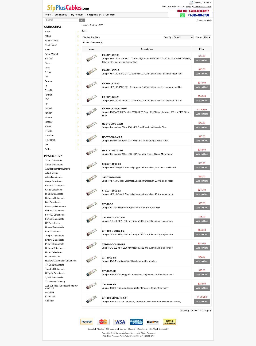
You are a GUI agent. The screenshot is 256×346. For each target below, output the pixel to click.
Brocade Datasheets (55, 185)
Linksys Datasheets (54, 240)
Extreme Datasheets (54, 210)
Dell (46, 76)
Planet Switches (52, 256)
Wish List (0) (61, 15)
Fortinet (48, 95)
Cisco (47, 67)
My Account (77, 15)
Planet (48, 126)
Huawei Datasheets (54, 227)
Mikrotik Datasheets (54, 244)
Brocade (49, 58)
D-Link (48, 72)
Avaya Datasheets (54, 181)
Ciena (47, 63)
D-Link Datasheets (54, 194)
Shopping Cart (94, 15)
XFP (101, 25)
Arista (47, 49)
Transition (49, 135)
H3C (47, 99)
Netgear (48, 122)
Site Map (49, 301)
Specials (91, 329)
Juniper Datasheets (54, 235)
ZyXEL (48, 149)
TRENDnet (50, 140)
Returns (131, 329)
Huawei (48, 108)
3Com (47, 31)
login (188, 6)
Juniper (48, 113)
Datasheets (142, 329)
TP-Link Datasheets (54, 265)
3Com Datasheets (53, 160)
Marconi (48, 117)
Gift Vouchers (112, 329)
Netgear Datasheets (54, 248)
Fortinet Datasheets (54, 219)
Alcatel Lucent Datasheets (57, 169)
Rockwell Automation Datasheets (60, 261)
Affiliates (100, 329)
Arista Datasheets (53, 177)
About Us (49, 292)
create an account (202, 6)
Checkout (110, 15)
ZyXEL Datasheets (54, 277)
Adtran (48, 36)
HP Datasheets (52, 223)
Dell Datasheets (52, 202)
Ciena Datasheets (53, 190)
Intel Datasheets (53, 231)
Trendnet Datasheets (55, 269)
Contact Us (50, 296)
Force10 (48, 90)
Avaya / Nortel (51, 54)
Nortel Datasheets (53, 252)
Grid (98, 37)
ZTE (46, 144)
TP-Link (48, 131)
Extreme (48, 81)
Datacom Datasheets (55, 198)
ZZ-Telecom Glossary (55, 281)
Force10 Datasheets (54, 215)
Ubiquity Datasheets (54, 273)
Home (48, 15)
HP (46, 104)
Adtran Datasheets (54, 165)
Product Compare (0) (93, 42)
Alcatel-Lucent (51, 40)
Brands (123, 329)
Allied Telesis (51, 45)
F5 (46, 86)
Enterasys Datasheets (55, 206)
